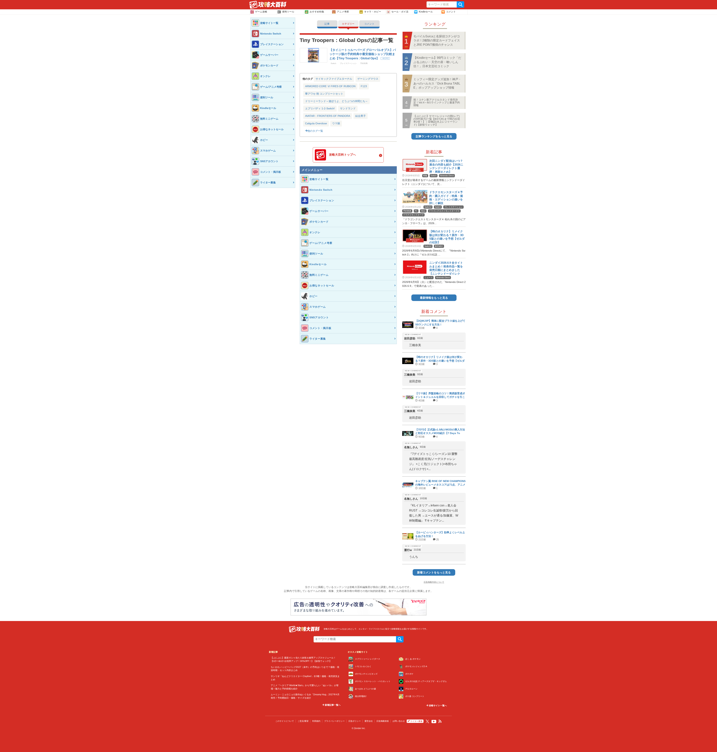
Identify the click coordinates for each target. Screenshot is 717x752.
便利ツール (288, 11)
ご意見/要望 (303, 721)
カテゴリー (348, 23)
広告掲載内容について (434, 582)
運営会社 (368, 721)
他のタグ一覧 (315, 130)
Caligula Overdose (316, 123)
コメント (451, 11)
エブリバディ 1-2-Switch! (320, 108)
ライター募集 (416, 721)
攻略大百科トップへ (342, 154)
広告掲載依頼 (382, 721)
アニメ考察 (343, 11)
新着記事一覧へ (332, 705)
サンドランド (348, 108)
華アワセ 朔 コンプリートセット (324, 93)
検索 (460, 4)
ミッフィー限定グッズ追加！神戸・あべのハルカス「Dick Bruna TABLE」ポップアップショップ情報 (437, 83)
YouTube (434, 721)
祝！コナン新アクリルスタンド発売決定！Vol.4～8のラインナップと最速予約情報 (436, 102)
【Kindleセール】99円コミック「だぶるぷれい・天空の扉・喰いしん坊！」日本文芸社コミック (437, 62)
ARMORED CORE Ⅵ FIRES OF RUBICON (330, 86)
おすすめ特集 (317, 11)
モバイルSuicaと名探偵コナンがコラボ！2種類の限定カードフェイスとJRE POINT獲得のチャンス (436, 40)
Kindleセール (426, 11)
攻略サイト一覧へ (437, 705)
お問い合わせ (398, 721)
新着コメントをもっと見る (434, 572)
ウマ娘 (336, 123)
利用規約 (316, 721)
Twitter (427, 721)
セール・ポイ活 (399, 11)
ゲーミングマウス (367, 78)
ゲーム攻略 (261, 11)
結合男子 (360, 115)
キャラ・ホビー (372, 11)
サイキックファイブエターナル (334, 78)
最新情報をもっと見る (434, 297)
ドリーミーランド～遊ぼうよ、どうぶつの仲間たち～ (336, 101)
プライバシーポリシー (334, 721)
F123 (364, 86)
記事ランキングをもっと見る (434, 136)
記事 (327, 23)
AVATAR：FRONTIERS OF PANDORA (327, 115)
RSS (440, 721)
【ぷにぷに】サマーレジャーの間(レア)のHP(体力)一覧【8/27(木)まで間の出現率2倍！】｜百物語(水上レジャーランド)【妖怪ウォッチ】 (436, 120)
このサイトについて (284, 721)
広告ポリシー (354, 721)
